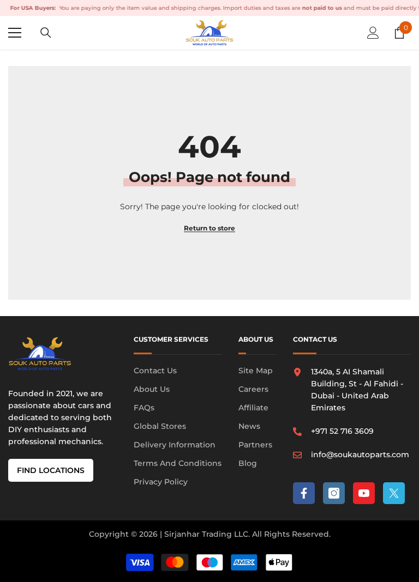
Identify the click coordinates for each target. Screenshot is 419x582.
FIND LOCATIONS (51, 470)
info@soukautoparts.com (360, 454)
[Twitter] (394, 493)
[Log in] (373, 33)
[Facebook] (304, 493)
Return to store (209, 228)
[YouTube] (364, 493)
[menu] (14, 32)
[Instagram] (334, 493)
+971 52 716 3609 (342, 431)
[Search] (45, 32)
